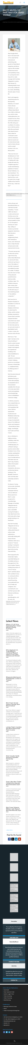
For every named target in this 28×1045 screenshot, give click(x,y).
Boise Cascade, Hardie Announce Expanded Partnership (12, 757)
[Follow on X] (12, 839)
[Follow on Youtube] (19, 839)
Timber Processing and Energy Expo (11, 1010)
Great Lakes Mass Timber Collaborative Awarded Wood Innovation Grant (13, 783)
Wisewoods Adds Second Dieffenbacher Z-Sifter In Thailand (13, 678)
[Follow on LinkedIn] (16, 839)
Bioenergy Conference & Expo (10, 1006)
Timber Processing (8, 998)
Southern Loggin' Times (9, 994)
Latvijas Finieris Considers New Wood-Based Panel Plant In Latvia (14, 728)
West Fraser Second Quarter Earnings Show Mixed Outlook (13, 704)
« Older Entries (9, 830)
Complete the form (14, 961)
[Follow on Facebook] (9, 839)
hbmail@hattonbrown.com (9, 1021)
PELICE (5, 1008)
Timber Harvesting (8, 996)
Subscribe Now (14, 937)
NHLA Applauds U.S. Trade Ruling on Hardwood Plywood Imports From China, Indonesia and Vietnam (13, 653)
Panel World (6, 990)
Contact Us (14, 980)
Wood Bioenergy (7, 1000)
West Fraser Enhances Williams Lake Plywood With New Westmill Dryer (13, 808)
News (7, 630)
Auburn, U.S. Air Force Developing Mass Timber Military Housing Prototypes (13, 626)
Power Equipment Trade (9, 992)
